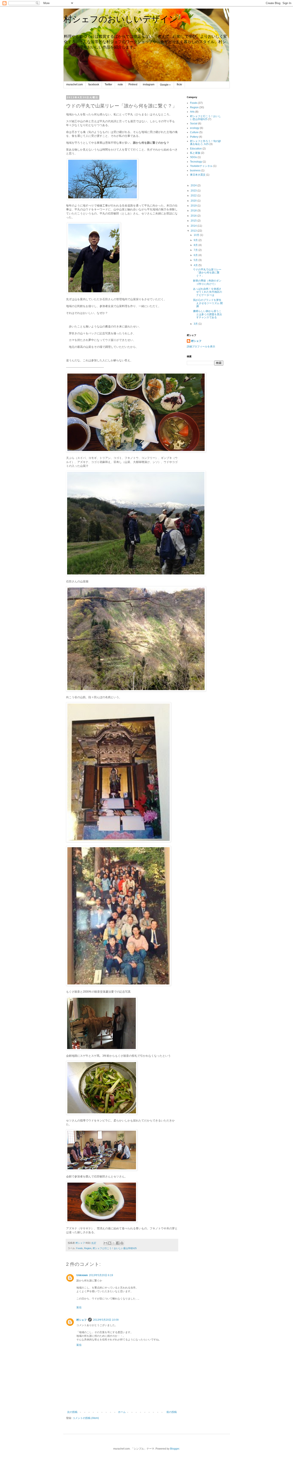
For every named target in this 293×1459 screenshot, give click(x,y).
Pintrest (132, 84)
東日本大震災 (197, 174)
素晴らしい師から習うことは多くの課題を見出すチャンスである (207, 314)
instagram (148, 84)
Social (193, 123)
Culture (194, 132)
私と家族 (195, 152)
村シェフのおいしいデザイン (120, 19)
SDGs (193, 157)
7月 (196, 250)
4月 (196, 265)
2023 (194, 190)
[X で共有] (114, 1243)
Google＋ (165, 84)
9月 (196, 240)
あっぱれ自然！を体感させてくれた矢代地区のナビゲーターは (207, 292)
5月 (196, 260)
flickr (179, 84)
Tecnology (196, 161)
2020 (194, 200)
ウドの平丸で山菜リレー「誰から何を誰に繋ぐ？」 (207, 272)
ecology (194, 128)
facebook (93, 84)
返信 (79, 1307)
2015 (194, 220)
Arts (192, 111)
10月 (197, 235)
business (195, 170)
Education (196, 148)
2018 (194, 210)
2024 (194, 185)
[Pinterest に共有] (122, 1243)
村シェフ (81, 1319)
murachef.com (74, 84)
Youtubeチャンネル (201, 165)
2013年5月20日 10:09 (106, 1319)
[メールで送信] (105, 1243)
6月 (196, 255)
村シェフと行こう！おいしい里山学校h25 (115, 1248)
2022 (194, 195)
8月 (196, 245)
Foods (79, 1248)
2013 (194, 230)
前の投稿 (171, 1412)
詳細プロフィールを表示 (201, 346)
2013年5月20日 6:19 (101, 1275)
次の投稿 (72, 1412)
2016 (194, 215)
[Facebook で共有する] (118, 1243)
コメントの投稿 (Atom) (85, 1418)
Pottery (194, 136)
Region (87, 1248)
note (120, 84)
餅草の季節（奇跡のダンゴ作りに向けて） (207, 282)
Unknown (82, 1275)
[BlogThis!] (109, 1243)
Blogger (174, 1448)
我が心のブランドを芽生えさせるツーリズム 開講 (208, 303)
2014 (194, 225)
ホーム (122, 1412)
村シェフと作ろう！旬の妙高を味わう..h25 (205, 143)
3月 (196, 323)
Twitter (108, 84)
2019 (194, 205)
